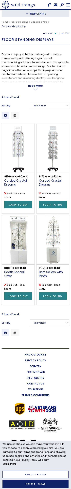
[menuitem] (35, 354)
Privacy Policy (35, 474)
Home (5, 21)
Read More (35, 86)
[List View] (14, 115)
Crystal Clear (35, 484)
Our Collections (19, 21)
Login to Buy (18, 204)
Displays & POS (39, 21)
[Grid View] (5, 115)
